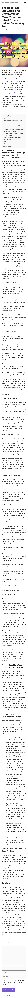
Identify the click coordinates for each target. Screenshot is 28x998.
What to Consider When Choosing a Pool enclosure (14, 134)
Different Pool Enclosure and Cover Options (12, 143)
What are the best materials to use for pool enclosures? (14, 130)
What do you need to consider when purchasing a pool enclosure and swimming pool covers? (13, 124)
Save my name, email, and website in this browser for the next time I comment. (14, 982)
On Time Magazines (10, 2)
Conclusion (7, 146)
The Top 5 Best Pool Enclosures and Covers (13, 138)
